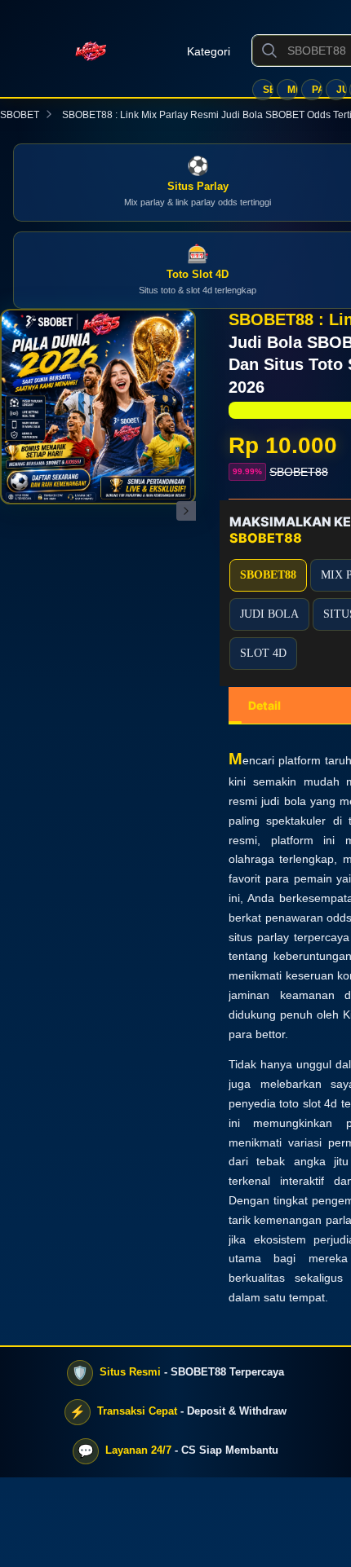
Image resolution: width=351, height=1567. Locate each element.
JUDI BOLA (341, 89)
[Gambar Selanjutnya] (186, 511)
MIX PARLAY (292, 89)
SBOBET (19, 115)
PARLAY (317, 89)
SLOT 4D (263, 653)
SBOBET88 (268, 89)
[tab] (264, 706)
